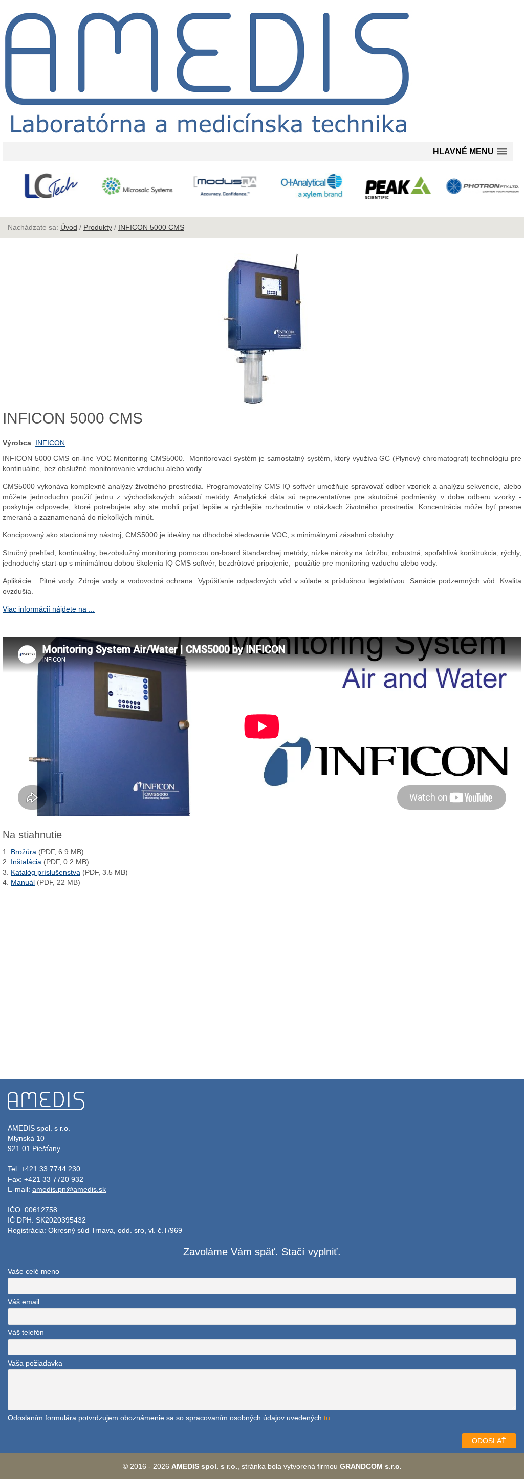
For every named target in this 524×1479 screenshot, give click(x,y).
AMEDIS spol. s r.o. (204, 1466)
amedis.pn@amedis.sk (69, 1189)
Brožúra (23, 852)
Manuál (23, 882)
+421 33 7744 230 (50, 1169)
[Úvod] (207, 136)
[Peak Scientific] (391, 188)
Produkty (97, 227)
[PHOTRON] (478, 186)
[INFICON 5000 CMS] (262, 404)
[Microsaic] (131, 186)
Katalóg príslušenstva (45, 872)
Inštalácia (26, 862)
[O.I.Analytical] (305, 186)
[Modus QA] (218, 186)
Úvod (68, 227)
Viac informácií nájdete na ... (49, 609)
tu (327, 1418)
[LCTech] (45, 186)
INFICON (50, 443)
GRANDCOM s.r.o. (371, 1466)
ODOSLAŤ (489, 1441)
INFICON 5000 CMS (151, 227)
